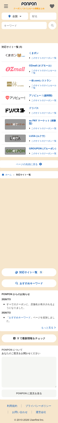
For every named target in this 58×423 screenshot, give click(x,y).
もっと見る (47, 327)
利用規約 (12, 406)
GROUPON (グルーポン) (42, 148)
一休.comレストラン (40, 80)
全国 (15, 16)
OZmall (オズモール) (40, 65)
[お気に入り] (52, 6)
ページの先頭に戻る (27, 164)
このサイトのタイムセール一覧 (43, 71)
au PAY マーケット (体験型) (42, 122)
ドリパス (34, 108)
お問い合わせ (20, 412)
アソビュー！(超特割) (40, 95)
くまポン (34, 53)
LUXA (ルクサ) (37, 136)
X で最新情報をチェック (31, 338)
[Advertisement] (29, 36)
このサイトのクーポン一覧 (43, 58)
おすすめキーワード (31, 283)
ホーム (8, 174)
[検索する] (52, 25)
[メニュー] (6, 6)
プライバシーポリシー (38, 406)
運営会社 (41, 412)
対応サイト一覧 (23, 174)
